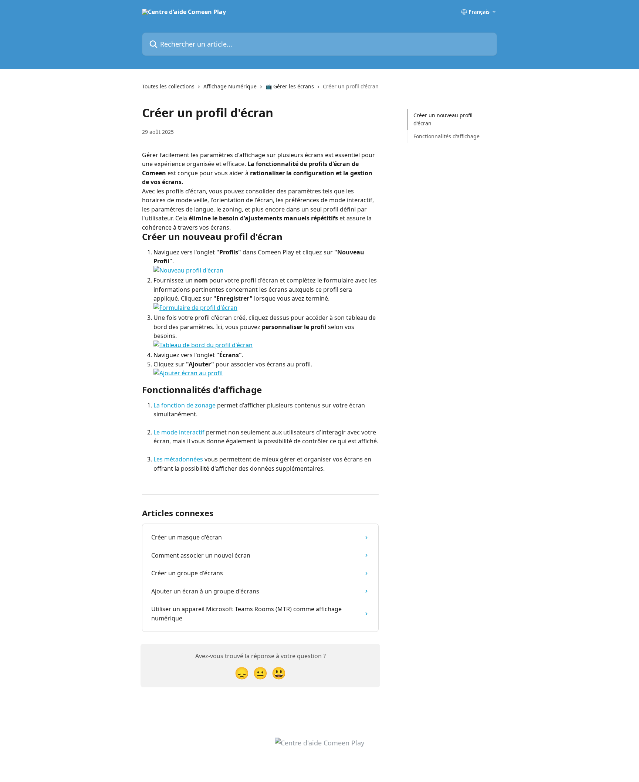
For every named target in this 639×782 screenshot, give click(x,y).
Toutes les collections (168, 86)
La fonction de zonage (184, 405)
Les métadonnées (178, 459)
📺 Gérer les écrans (290, 86)
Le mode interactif (178, 432)
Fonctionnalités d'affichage (446, 136)
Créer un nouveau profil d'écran (443, 119)
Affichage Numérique (230, 86)
